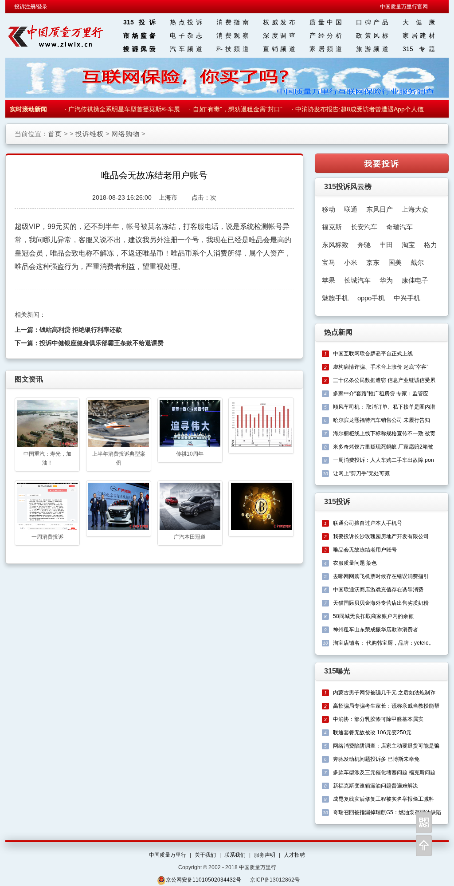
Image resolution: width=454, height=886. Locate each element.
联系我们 (235, 855)
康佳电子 (415, 280)
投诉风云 (139, 48)
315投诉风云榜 (348, 186)
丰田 (386, 244)
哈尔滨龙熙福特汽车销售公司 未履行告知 (381, 420)
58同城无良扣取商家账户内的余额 (373, 616)
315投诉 (139, 22)
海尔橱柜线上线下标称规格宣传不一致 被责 (384, 433)
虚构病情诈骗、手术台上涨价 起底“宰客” (380, 367)
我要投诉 (381, 163)
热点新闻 (338, 332)
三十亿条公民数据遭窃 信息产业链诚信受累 (384, 380)
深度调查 (279, 35)
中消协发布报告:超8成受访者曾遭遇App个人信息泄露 (363, 109)
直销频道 (279, 48)
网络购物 (125, 134)
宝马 (328, 262)
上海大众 (415, 209)
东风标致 (335, 244)
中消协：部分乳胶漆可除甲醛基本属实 (378, 719)
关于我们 (205, 855)
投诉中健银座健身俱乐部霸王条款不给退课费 (101, 343)
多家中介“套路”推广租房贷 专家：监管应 (380, 393)
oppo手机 (371, 298)
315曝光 (337, 671)
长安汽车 (364, 227)
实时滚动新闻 (28, 109)
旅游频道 (372, 48)
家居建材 (419, 35)
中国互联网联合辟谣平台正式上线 (373, 353)
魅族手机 (335, 298)
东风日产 (379, 209)
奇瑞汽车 (399, 227)
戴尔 (417, 262)
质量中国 (325, 22)
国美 (395, 262)
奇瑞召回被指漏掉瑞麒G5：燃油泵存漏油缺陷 (387, 812)
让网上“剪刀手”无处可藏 (361, 473)
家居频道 (325, 48)
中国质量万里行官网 (404, 7)
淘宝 (408, 244)
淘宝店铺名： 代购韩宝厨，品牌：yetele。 (383, 643)
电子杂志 (186, 35)
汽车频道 (186, 48)
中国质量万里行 (167, 855)
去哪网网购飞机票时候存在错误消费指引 (381, 576)
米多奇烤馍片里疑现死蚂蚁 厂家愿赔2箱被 (383, 447)
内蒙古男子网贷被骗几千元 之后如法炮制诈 (384, 692)
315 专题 (419, 48)
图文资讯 (29, 379)
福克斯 (332, 227)
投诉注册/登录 (30, 7)
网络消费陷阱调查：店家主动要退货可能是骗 (386, 746)
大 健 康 (419, 22)
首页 (55, 134)
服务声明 (264, 855)
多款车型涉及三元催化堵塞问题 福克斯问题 (384, 772)
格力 (430, 244)
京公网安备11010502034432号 (203, 880)
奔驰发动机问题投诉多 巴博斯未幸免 (376, 759)
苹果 (328, 280)
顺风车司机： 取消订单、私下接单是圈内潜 (384, 407)
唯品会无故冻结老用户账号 (365, 550)
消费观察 (232, 35)
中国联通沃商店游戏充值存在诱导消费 (378, 590)
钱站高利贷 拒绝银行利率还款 (80, 329)
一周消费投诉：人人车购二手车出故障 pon (383, 460)
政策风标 (372, 35)
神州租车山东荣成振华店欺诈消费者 (375, 629)
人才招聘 (294, 855)
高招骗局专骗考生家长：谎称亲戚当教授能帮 (386, 706)
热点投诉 (186, 22)
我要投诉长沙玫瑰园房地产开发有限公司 (381, 536)
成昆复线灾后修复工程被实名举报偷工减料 (383, 799)
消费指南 (232, 22)
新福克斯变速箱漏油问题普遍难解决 (375, 786)
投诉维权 (89, 134)
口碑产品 (372, 22)
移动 (328, 209)
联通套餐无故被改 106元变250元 (372, 732)
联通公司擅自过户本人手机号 (367, 523)
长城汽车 (357, 280)
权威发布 (279, 22)
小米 (350, 262)
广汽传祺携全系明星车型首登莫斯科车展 (118, 109)
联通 (350, 209)
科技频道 (232, 48)
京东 (373, 262)
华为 (386, 280)
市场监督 (139, 35)
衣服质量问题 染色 (355, 563)
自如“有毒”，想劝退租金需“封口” (232, 109)
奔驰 (364, 244)
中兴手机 (407, 298)
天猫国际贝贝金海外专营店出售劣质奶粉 (381, 603)
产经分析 (325, 35)
